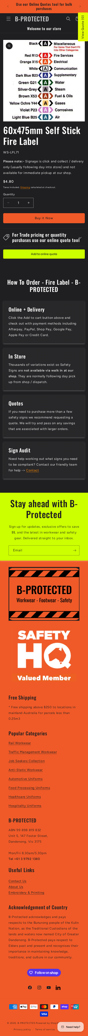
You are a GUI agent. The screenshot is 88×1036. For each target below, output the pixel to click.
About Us (16, 887)
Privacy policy (22, 1029)
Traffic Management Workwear (33, 752)
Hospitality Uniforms (25, 806)
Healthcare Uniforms (25, 797)
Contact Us (17, 881)
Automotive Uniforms (26, 779)
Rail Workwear (20, 743)
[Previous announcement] (8, 6)
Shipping (25, 187)
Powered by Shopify (48, 1023)
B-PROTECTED (26, 1023)
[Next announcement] (80, 6)
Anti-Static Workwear (26, 770)
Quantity (9, 194)
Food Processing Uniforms (29, 788)
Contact (32, 470)
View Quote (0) (83, 27)
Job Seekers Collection (27, 761)
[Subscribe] (74, 550)
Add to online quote (44, 254)
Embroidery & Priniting (26, 893)
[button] (8, 18)
